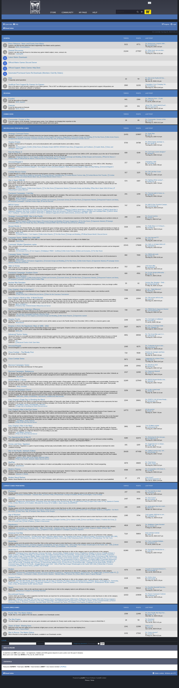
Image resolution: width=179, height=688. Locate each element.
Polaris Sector (94, 581)
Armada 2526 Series (39, 581)
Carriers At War (40, 554)
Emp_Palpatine (152, 327)
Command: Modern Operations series (22, 244)
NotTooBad (150, 163)
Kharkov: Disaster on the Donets (61, 558)
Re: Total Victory (150, 462)
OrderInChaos (151, 206)
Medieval (11, 506)
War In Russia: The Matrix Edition (21, 633)
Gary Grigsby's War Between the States (23, 538)
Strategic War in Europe (32, 562)
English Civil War (60, 519)
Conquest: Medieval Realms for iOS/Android (52, 509)
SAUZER (150, 360)
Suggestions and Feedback (84, 147)
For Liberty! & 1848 (74, 519)
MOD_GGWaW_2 (21, 304)
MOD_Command (21, 249)
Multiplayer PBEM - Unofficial (51, 251)
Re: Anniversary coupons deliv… (155, 43)
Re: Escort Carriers (151, 216)
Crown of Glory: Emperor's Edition (90, 528)
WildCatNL (20, 396)
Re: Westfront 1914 (151, 365)
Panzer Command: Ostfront (35, 561)
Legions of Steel (70, 581)
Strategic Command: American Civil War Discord (74, 138)
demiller (149, 274)
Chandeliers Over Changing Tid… (156, 84)
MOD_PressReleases (23, 47)
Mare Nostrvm (19, 503)
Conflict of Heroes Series (98, 554)
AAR (30, 147)
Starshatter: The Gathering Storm (57, 600)
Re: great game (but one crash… (155, 506)
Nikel (148, 79)
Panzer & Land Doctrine (53, 561)
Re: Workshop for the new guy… (155, 437)
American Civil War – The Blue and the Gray (32, 536)
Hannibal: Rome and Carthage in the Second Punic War (54, 501)
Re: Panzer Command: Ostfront (155, 594)
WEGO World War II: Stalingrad (60, 209)
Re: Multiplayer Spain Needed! (154, 524)
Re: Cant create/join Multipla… (154, 541)
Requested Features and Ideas (108, 200)
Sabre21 (32, 421)
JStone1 (150, 621)
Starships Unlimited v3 (44, 582)
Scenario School (64, 200)
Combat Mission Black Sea (30, 177)
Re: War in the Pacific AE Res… (155, 78)
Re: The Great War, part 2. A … (155, 334)
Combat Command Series (55, 554)
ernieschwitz (151, 579)
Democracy (21, 572)
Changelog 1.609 (150, 161)
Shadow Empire (14, 142)
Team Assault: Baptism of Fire (51, 562)
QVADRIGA (73, 503)
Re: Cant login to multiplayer (154, 319)
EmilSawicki (151, 516)
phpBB (82, 678)
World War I (12, 541)
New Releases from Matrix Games (16, 128)
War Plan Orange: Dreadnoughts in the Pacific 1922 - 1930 (93, 544)
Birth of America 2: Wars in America (41, 519)
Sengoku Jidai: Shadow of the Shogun (43, 511)
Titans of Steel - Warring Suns (19, 626)
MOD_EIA (19, 331)
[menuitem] (15, 24)
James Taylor (151, 464)
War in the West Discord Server (27, 434)
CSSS (149, 121)
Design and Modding (74, 157)
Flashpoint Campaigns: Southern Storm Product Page (27, 279)
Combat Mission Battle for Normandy (29, 175)
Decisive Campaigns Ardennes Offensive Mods (34, 314)
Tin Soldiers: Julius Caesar (58, 503)
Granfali (149, 100)
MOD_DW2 (19, 232)
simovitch (42, 404)
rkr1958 (149, 470)
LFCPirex (63, 666)
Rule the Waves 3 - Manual (56, 158)
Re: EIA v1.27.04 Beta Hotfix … (155, 326)
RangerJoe (150, 181)
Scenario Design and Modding (82, 137)
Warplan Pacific (14, 319)
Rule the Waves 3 (15, 152)
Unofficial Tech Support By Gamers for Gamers (26, 85)
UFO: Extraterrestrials (101, 600)
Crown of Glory (72, 528)
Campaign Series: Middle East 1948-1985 (24, 238)
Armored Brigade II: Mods (61, 167)
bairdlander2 (151, 267)
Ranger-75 (150, 614)
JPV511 (149, 391)
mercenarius (151, 499)
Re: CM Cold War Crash (153, 171)
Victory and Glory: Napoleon (19, 444)
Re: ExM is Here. (150, 577)
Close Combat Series (16, 359)
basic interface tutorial (152, 533)
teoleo (149, 627)
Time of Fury (68, 562)
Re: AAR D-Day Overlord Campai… (156, 204)
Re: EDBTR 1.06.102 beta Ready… (156, 399)
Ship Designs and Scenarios (93, 157)
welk (148, 135)
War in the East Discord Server (27, 422)
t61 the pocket (149, 409)
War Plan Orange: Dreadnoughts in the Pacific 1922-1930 (78, 564)
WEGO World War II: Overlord (27, 209)
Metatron (150, 366)
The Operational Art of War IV (19, 437)
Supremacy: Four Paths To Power (81, 600)
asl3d (149, 551)
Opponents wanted (81, 316)
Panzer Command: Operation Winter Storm (37, 602)
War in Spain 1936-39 (16, 180)
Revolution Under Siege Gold (29, 546)
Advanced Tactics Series (17, 334)
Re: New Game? (150, 498)
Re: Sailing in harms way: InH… (155, 450)
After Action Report (113, 137)
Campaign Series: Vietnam (18, 254)
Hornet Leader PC (110, 572)
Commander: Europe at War (18, 120)
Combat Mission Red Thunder (97, 175)
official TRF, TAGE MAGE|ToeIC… (156, 105)
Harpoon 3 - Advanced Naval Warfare (68, 572)
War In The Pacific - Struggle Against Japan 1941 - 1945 (39, 564)
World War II (13, 550)
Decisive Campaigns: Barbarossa (21, 371)
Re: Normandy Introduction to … (155, 549)
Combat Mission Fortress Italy (75, 175)
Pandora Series (82, 581)
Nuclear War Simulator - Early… (155, 282)
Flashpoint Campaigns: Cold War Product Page (25, 201)
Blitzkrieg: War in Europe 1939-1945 (92, 599)
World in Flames (14, 469)
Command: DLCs (23, 251)
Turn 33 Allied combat (152, 425)
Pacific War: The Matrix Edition (20, 613)
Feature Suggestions (71, 221)
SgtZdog (150, 194)
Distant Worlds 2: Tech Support (28, 234)
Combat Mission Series (17, 172)
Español (11, 99)
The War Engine (14, 619)
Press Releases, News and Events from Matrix (26, 44)
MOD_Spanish (20, 102)
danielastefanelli (152, 284)
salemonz (150, 381)
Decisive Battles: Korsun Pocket (61, 556)
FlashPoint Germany (34, 572)
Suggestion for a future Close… (155, 358)
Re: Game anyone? (151, 632)
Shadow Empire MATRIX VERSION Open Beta (58, 147)
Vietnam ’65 (71, 574)
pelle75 (149, 508)
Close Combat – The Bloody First (21, 352)
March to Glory (35, 529)
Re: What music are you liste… (155, 50)
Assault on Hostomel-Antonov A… (156, 569)
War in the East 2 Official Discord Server (31, 294)
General (7, 38)
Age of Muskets (14, 515)
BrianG (149, 411)
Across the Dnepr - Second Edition (51, 553)
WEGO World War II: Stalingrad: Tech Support (87, 209)
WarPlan (11, 462)
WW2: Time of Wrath (41, 565)
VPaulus (150, 589)
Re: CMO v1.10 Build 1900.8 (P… (156, 244)
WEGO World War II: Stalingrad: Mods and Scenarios (49, 211)
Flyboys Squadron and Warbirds (42, 544)
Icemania (24, 386)
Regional (7, 93)
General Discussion (15, 50)
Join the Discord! (47, 201)
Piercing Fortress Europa (72, 561)
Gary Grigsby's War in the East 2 (20, 289)
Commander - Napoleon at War (55, 528)
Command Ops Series (60, 602)
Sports (10, 587)
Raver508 (150, 320)
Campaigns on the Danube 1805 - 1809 (30, 528)
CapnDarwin (42, 396)
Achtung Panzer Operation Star (28, 553)
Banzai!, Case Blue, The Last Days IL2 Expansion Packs (36, 599)
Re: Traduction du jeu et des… (155, 345)
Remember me (93, 643)
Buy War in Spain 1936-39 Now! (102, 188)
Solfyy (149, 534)
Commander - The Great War (67, 546)
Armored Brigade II (15, 162)
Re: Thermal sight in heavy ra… (155, 193)
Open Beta (21, 316)
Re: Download (149, 619)
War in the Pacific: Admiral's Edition (22, 451)
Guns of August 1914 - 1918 (64, 544)
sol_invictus (151, 526)
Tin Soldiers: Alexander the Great (37, 503)
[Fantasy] (12, 491)
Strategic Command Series (18, 134)
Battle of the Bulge (27, 554)
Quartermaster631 (153, 479)
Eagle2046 (150, 246)
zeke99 (149, 634)
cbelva (26, 396)
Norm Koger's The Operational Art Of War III (65, 559)
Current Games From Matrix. (14, 485)
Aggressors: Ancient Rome (26, 501)
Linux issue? (149, 477)
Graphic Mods (99, 147)
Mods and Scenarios (49, 200)
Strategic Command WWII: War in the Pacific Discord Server (58, 222)
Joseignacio (151, 543)
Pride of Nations (29, 521)
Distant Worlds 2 (14, 226)
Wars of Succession (43, 521)
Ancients (11, 498)
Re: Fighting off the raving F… (154, 180)
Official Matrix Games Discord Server (22, 62)
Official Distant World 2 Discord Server (95, 234)
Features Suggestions (64, 137)
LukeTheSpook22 (153, 310)
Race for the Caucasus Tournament (57, 294)
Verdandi (150, 153)
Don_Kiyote (151, 143)
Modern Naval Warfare (16, 477)
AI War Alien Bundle (24, 581)
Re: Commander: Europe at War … (156, 119)
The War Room (99, 137)
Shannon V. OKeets (22, 474)
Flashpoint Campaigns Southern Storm (23, 273)
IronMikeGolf (51, 396)
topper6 (149, 353)
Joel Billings (19, 293)
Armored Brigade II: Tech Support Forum (38, 167)
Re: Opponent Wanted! (152, 371)
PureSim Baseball (39, 590)
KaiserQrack (151, 347)
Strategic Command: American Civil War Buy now (40, 138)
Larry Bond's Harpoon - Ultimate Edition (52, 574)
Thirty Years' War (22, 511)
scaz (148, 173)
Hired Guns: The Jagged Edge (92, 572)
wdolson (19, 457)
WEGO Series (13, 205)
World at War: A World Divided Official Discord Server (34, 306)
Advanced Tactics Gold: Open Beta (28, 342)
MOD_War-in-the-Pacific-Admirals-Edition (36, 457)
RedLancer (28, 432)
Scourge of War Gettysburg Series (72, 538)
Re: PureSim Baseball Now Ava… (156, 587)
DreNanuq (150, 86)
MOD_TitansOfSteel (22, 629)
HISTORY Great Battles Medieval (91, 509)
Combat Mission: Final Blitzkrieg (54, 175)
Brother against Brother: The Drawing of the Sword (64, 536)
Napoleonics (13, 525)
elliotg (18, 386)
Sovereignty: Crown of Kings (93, 494)
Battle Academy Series (72, 553)
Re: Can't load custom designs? (155, 152)
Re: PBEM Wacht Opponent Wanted (156, 309)
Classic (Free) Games (11, 607)
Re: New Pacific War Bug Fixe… (155, 613)
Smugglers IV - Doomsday (109, 581)
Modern (11, 569)
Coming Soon (8, 114)
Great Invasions (74, 509)
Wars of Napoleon (78, 529)
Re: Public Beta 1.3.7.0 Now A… (155, 226)
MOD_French (20, 109)
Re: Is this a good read (152, 389)
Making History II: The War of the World (36, 559)
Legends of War (101, 558)
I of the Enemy (23, 600)
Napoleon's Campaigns (62, 529)
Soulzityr (150, 256)
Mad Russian (59, 396)
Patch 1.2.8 (149, 625)
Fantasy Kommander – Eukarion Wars (30, 494)
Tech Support (50, 137)
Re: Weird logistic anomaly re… (155, 142)
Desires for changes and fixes (154, 352)
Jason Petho (20, 241)
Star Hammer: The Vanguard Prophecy (22, 582)
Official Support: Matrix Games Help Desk (24, 68)
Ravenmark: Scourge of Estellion (66, 494)
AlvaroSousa (20, 322)
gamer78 (150, 52)
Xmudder (150, 227)
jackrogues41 (151, 107)
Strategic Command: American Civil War (30, 137)
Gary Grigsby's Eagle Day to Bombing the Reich (26, 400)
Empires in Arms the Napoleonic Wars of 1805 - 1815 (28, 326)
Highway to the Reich (94, 602)
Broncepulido (151, 570)
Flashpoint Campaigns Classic (19, 390)
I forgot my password (80, 643)
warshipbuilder (34, 404)
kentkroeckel (151, 427)
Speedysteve (151, 401)
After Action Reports (47, 157)
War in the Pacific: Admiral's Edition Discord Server (33, 459)
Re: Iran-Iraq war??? (152, 237)
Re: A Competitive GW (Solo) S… (155, 469)
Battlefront (84, 553)
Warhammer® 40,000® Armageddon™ (81, 582)
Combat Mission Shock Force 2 (52, 177)
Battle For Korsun (95, 553)
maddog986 (19, 54)
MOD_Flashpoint (21, 198)
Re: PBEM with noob (151, 254)
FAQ (10, 78)
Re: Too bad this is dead (153, 491)
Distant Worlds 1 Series (17, 380)
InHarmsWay (151, 452)
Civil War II (88, 538)
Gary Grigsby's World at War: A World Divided (25, 298)
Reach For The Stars (37, 600)
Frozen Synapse (48, 572)
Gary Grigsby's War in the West (20, 426)
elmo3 (26, 421)
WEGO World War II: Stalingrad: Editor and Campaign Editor (87, 211)
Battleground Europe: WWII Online (67, 599)
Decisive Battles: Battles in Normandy (37, 556)
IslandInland (151, 45)
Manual (20, 167)
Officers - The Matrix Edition (91, 559)
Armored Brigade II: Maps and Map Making (85, 167)
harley (27, 404)
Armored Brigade (14, 346)
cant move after (150, 265)
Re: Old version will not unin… (154, 297)
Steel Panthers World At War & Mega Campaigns (97, 561)
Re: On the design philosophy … (155, 272)
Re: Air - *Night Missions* (153, 289)
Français (11, 105)
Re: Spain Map (150, 133)
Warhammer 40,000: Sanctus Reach (31, 584)
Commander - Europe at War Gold (77, 554)
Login (4, 640)
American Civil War (15, 533)
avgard (149, 299)
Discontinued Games (16, 594)
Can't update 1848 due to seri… (155, 514)
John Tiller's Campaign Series (39, 558)
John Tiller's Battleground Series (48, 538)
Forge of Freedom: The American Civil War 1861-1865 (100, 536)
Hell (80, 494)
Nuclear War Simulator (16, 283)
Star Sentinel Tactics (60, 582)
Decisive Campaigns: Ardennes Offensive (24, 309)
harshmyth (150, 492)
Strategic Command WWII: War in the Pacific (25, 216)
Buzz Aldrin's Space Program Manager (89, 574)
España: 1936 (78, 556)
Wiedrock (150, 291)
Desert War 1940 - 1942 (84, 213)
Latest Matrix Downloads (17, 57)
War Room (37, 147)
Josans (149, 373)
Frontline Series (90, 556)
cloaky (149, 239)
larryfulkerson (151, 438)
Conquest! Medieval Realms (27, 509)
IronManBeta (33, 396)
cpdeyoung (150, 335)
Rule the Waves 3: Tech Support (28, 157)
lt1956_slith (150, 445)
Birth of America (23, 519)
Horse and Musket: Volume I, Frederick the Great (98, 519)
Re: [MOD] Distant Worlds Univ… (156, 379)
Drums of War (49, 494)
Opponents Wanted (16, 138)
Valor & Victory (14, 266)
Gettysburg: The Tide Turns (104, 538)
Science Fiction (14, 577)
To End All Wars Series (48, 546)
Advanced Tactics (23, 544)
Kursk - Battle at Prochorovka (84, 558)
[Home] (35, 7)
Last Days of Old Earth (55, 581)
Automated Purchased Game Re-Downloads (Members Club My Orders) (35, 73)
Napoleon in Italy (47, 529)
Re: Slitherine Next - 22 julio (154, 98)
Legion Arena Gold (81, 501)
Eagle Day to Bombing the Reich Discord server (32, 406)
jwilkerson (19, 186)
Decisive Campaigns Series (18, 365)
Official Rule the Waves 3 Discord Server (33, 158)
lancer (21, 376)
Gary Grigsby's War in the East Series (22, 410)
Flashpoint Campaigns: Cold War (20, 193)
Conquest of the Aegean (77, 602)
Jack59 (149, 217)
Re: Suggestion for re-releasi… (155, 444)
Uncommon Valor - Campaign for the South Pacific (90, 562)
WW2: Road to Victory (26, 565)
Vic (17, 145)
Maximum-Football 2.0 (25, 590)
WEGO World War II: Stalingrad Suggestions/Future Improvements (53, 213)
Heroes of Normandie (21, 558)
